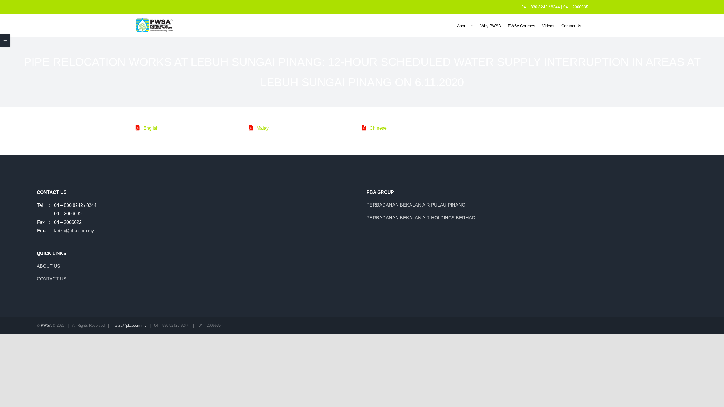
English (151, 128)
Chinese (378, 128)
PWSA (46, 325)
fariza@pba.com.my (74, 230)
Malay (263, 128)
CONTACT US (51, 278)
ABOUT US (48, 266)
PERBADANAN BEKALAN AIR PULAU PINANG (416, 205)
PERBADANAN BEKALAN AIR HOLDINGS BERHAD (421, 217)
